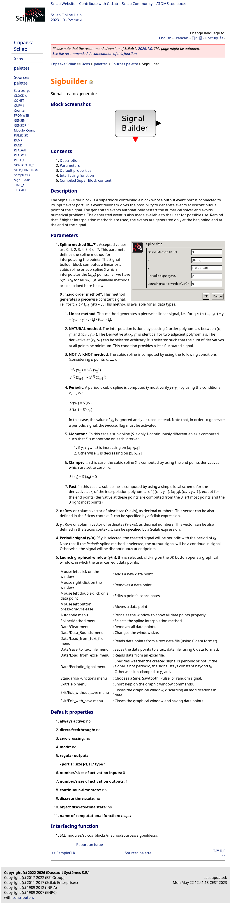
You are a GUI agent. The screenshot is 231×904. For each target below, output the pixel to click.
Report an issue (89, 844)
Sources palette (21, 80)
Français (181, 37)
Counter (20, 110)
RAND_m (20, 145)
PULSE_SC (21, 135)
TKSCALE (20, 190)
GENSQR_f (21, 125)
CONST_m (21, 100)
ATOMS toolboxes (171, 3)
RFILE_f (19, 160)
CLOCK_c (20, 95)
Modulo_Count (24, 130)
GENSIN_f (21, 120)
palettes (22, 68)
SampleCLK (22, 175)
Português (214, 37)
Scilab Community (137, 3)
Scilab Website (63, 3)
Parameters (70, 165)
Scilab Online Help (66, 14)
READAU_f (21, 150)
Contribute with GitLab (98, 3)
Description (70, 160)
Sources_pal (22, 90)
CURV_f (19, 105)
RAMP (18, 140)
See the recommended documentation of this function (95, 53)
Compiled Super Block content (85, 180)
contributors (23, 897)
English (165, 37)
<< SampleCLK (63, 852)
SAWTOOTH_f (24, 165)
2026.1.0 (145, 48)
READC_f (20, 155)
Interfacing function (77, 175)
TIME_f (19, 185)
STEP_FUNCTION (26, 170)
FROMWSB (21, 115)
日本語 (197, 37)
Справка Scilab (24, 45)
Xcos (18, 58)
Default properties (75, 170)
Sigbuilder (22, 180)
